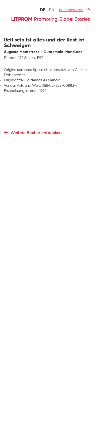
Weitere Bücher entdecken (36, 133)
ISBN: (46, 86)
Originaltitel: (14, 80)
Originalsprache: (18, 70)
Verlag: (10, 86)
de (42, 10)
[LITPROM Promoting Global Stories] (50, 19)
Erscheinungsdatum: (21, 91)
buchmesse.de (71, 10)
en (51, 10)
